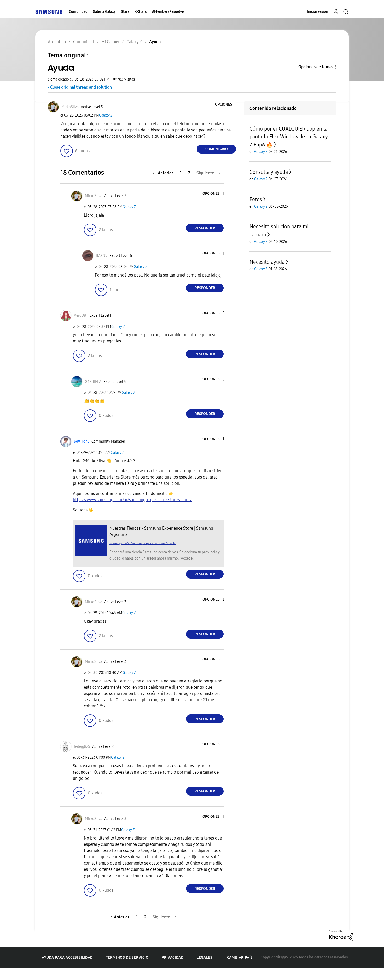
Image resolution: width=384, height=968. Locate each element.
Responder (205, 228)
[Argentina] (48, 11)
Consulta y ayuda (268, 172)
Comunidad (78, 11)
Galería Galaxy (104, 11)
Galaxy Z (106, 115)
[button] (227, 104)
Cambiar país (240, 957)
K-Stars (141, 11)
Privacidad (172, 957)
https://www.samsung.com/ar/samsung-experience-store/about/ (132, 499)
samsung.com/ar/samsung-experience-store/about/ (142, 543)
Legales (204, 957)
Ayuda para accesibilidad (67, 957)
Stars (125, 11)
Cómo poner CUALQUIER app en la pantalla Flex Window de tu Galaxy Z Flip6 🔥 (288, 137)
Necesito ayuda (266, 262)
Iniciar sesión (317, 11)
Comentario (216, 149)
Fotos (255, 199)
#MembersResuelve (168, 11)
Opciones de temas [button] (315, 66)
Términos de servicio (127, 957)
